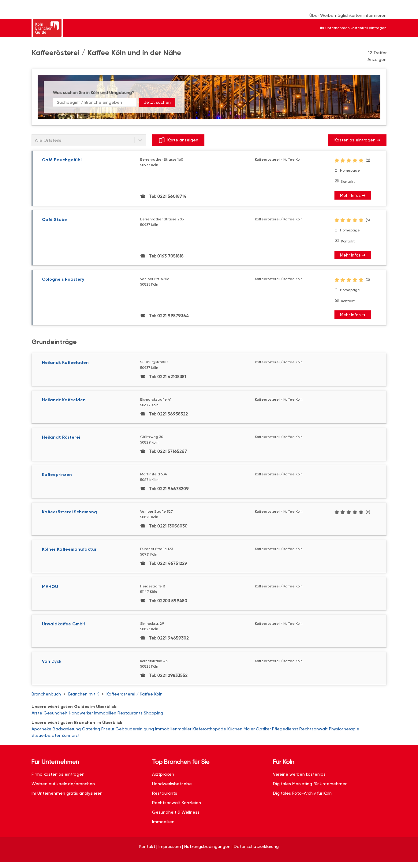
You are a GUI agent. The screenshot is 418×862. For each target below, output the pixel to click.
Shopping (153, 712)
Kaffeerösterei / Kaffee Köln (134, 693)
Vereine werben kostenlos (299, 774)
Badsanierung (67, 728)
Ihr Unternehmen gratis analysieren (67, 793)
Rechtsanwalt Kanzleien (176, 802)
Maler (249, 728)
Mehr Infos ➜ (353, 195)
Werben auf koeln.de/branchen (63, 783)
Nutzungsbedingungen (207, 846)
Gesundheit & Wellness (176, 812)
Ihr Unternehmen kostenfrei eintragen (353, 28)
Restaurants (130, 712)
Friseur (107, 728)
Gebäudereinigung (134, 728)
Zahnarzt (71, 735)
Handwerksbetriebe (172, 783)
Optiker (263, 728)
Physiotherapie (344, 728)
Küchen (234, 728)
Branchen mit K (83, 693)
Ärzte (37, 712)
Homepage (350, 170)
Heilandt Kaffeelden (64, 400)
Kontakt (348, 181)
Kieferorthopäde (209, 728)
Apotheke (41, 728)
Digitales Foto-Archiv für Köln (302, 793)
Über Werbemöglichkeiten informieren (347, 15)
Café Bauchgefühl (62, 160)
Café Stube (54, 219)
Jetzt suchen (157, 102)
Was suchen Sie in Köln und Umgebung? (93, 92)
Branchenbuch (46, 693)
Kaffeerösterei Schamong (69, 512)
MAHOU (50, 586)
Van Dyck (52, 661)
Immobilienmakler (173, 728)
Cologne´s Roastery (63, 279)
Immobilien (105, 712)
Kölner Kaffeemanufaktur (69, 549)
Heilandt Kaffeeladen (65, 362)
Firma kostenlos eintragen (58, 774)
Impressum (170, 846)
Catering (91, 728)
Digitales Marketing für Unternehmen (310, 783)
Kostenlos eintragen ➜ (357, 139)
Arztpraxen (163, 774)
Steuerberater (46, 735)
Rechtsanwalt (313, 728)
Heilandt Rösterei (61, 437)
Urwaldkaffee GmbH (63, 624)
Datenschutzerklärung (256, 846)
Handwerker (81, 712)
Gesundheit (55, 712)
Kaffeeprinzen (57, 474)
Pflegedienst (285, 728)
